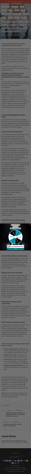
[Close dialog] (30, 224)
